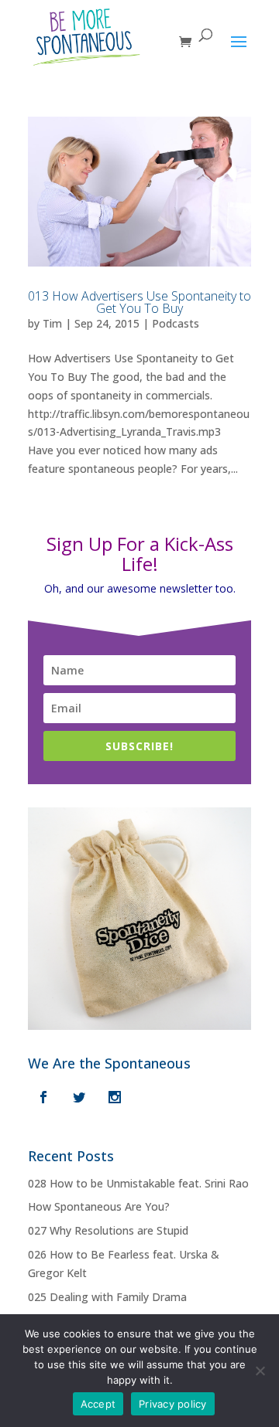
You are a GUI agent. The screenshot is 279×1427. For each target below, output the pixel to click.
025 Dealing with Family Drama (107, 1296)
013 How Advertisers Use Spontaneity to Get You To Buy (139, 302)
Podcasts (175, 323)
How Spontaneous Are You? (99, 1206)
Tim (52, 323)
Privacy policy (173, 1404)
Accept (98, 1404)
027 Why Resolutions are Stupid (108, 1230)
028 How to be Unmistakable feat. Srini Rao (138, 1183)
